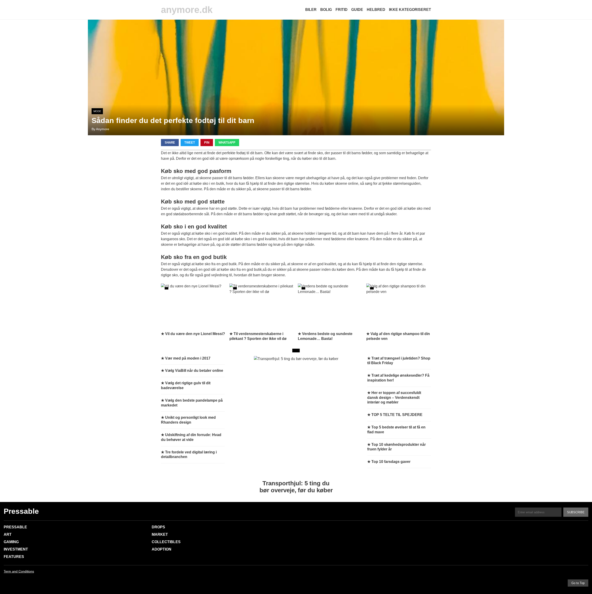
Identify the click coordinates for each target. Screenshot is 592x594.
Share (170, 142)
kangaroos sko (173, 239)
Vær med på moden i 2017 (187, 358)
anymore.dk (187, 10)
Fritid (342, 10)
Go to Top (578, 583)
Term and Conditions (19, 571)
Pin (206, 142)
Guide (357, 10)
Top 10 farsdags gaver (390, 462)
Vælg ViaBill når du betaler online (194, 370)
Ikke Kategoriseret (410, 10)
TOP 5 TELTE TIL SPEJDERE (396, 415)
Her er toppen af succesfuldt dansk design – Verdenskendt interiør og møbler (394, 397)
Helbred (376, 10)
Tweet (189, 142)
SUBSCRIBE (576, 512)
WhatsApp (227, 142)
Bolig (326, 10)
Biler (311, 10)
